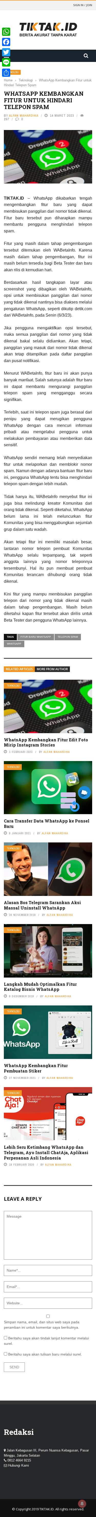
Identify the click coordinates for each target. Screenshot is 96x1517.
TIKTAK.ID (46, 1509)
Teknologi (12, 72)
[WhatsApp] (6, 32)
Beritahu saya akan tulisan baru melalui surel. (45, 1354)
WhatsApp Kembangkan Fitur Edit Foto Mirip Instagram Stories (46, 742)
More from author (52, 669)
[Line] (6, 62)
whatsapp (14, 643)
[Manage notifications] (82, 1504)
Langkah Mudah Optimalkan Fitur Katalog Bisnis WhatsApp (40, 986)
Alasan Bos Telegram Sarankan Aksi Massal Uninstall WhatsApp (42, 905)
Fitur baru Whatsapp (35, 636)
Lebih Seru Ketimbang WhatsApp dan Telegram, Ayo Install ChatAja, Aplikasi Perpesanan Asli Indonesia (46, 1152)
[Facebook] (6, 42)
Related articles (19, 669)
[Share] (6, 73)
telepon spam (68, 636)
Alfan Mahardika (23, 115)
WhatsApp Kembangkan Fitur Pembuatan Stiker (36, 1068)
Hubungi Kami (18, 1465)
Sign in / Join (82, 5)
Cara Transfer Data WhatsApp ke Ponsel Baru (46, 823)
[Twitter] (6, 52)
